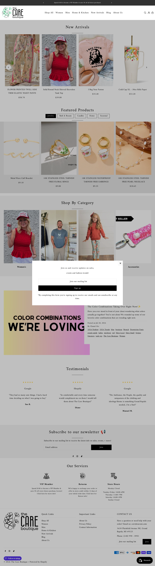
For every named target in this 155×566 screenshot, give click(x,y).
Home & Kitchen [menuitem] (80, 13)
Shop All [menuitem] (49, 13)
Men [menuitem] (67, 13)
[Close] (120, 263)
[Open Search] (145, 13)
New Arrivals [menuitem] (97, 13)
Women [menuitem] (59, 13)
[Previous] (43, 3)
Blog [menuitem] (108, 13)
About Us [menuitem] (118, 13)
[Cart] (152, 13)
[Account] (149, 13)
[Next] (111, 3)
